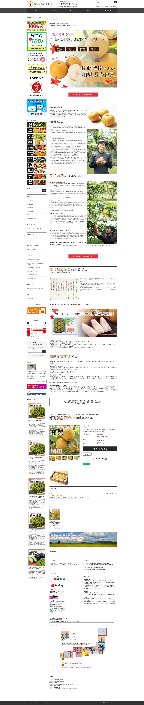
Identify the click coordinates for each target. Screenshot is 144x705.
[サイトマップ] (108, 11)
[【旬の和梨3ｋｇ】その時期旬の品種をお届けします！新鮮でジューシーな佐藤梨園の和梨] (55, 514)
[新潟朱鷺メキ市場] (39, 7)
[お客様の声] (90, 11)
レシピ (28, 255)
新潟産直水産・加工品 (31, 218)
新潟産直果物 (56, 19)
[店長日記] (31, 369)
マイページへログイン (103, 6)
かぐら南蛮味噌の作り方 (32, 274)
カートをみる (114, 6)
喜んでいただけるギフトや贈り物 (34, 228)
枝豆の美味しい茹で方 (31, 278)
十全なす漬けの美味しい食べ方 (33, 267)
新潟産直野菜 (30, 200)
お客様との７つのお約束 (32, 249)
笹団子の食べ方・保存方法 (32, 271)
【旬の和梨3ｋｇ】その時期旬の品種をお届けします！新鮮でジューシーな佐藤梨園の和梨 (55, 524)
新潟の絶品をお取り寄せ (32, 239)
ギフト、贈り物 (31, 224)
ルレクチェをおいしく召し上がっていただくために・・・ (35, 264)
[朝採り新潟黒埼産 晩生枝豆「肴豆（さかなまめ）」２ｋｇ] (36, 486)
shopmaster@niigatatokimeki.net (69, 688)
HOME (51, 19)
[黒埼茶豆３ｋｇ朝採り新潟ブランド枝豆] (36, 520)
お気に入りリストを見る (32, 298)
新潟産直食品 (30, 207)
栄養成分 (29, 284)
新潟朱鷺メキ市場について (33, 245)
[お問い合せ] (72, 11)
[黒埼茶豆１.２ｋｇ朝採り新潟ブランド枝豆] (36, 448)
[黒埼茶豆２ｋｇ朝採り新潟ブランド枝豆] (36, 411)
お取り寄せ (30, 234)
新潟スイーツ (30, 214)
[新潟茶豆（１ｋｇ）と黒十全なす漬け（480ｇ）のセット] (36, 557)
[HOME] (36, 10)
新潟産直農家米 (30, 211)
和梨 (61, 19)
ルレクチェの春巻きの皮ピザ (33, 259)
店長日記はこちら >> (41, 381)
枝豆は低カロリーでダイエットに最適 (35, 288)
